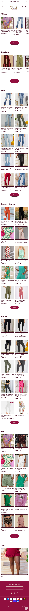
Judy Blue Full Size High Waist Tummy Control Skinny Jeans (7, 188)
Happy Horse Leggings (19, 415)
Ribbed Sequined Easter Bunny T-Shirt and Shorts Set (7, 31)
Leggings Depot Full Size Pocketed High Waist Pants (20, 375)
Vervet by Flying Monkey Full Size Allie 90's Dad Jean (7, 149)
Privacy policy (8, 606)
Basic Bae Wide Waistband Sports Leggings (6, 334)
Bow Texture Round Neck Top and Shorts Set (20, 469)
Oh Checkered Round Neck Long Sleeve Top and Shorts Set (21, 529)
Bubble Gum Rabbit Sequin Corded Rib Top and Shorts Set (21, 508)
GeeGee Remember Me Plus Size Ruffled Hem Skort (11, 576)
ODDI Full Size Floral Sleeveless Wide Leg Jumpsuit (7, 281)
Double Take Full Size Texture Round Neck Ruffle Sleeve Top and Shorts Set (7, 509)
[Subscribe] (21, 588)
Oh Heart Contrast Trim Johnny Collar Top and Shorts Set (21, 489)
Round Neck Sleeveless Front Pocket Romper (20, 281)
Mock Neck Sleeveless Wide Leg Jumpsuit (7, 222)
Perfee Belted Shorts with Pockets (7, 488)
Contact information (15, 608)
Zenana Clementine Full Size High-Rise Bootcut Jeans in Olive (21, 129)
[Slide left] (11, 39)
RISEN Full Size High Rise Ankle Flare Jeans (21, 188)
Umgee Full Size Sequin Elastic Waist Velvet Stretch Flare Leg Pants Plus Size (7, 70)
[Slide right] (17, 39)
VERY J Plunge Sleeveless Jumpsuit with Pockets (20, 301)
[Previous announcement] (2, 1)
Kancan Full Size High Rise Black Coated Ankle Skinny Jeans (21, 168)
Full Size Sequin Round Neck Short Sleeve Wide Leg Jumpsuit (21, 241)
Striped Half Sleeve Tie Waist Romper (7, 241)
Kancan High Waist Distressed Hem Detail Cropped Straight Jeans (18, 31)
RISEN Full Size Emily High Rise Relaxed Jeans (21, 149)
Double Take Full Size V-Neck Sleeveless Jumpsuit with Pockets (21, 222)
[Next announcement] (26, 1)
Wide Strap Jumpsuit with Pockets (6, 301)
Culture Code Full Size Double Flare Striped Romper (20, 261)
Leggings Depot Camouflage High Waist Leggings (7, 375)
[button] (2, 7)
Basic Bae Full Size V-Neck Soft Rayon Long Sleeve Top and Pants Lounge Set (21, 395)
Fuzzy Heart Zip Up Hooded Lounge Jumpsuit (6, 261)
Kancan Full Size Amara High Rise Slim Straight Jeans (21, 108)
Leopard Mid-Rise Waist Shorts (7, 529)
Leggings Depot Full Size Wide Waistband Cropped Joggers (7, 395)
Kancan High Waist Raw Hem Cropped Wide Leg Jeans (7, 129)
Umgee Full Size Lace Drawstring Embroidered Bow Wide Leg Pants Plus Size (19, 70)
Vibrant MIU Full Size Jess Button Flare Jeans (6, 168)
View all (14, 42)
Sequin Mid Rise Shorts (19, 448)
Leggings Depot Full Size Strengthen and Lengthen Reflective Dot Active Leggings (20, 335)
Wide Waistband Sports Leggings (6, 416)
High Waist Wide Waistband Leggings (7, 355)
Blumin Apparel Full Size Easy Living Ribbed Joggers (21, 355)
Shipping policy (22, 606)
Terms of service (15, 606)
